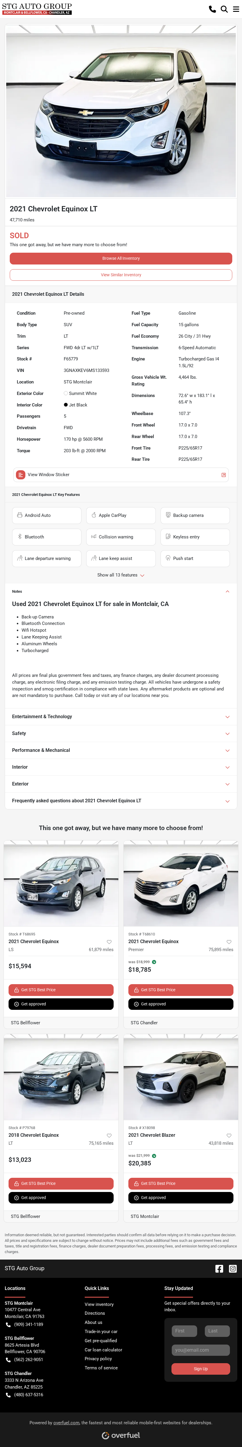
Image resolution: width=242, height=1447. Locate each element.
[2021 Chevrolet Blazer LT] (181, 1077)
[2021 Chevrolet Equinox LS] (61, 883)
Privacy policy (98, 1358)
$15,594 (20, 966)
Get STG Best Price (38, 989)
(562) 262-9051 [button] (28, 1359)
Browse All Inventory (121, 258)
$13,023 (20, 1159)
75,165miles (101, 1143)
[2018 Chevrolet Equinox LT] (61, 1077)
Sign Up (201, 1368)
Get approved (33, 1004)
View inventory (99, 1304)
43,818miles (221, 1143)
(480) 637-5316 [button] (28, 1394)
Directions (95, 1313)
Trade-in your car (101, 1331)
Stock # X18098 (141, 1128)
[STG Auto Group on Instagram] (230, 1268)
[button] (212, 9)
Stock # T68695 (22, 934)
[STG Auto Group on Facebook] (217, 1268)
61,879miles (101, 949)
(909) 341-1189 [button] (28, 1324)
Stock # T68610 (141, 934)
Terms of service (101, 1368)
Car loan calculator (103, 1350)
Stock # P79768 (22, 1128)
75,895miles (221, 949)
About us (93, 1322)
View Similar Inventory (121, 274)
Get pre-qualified (101, 1340)
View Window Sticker (48, 474)
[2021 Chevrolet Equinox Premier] (181, 883)
